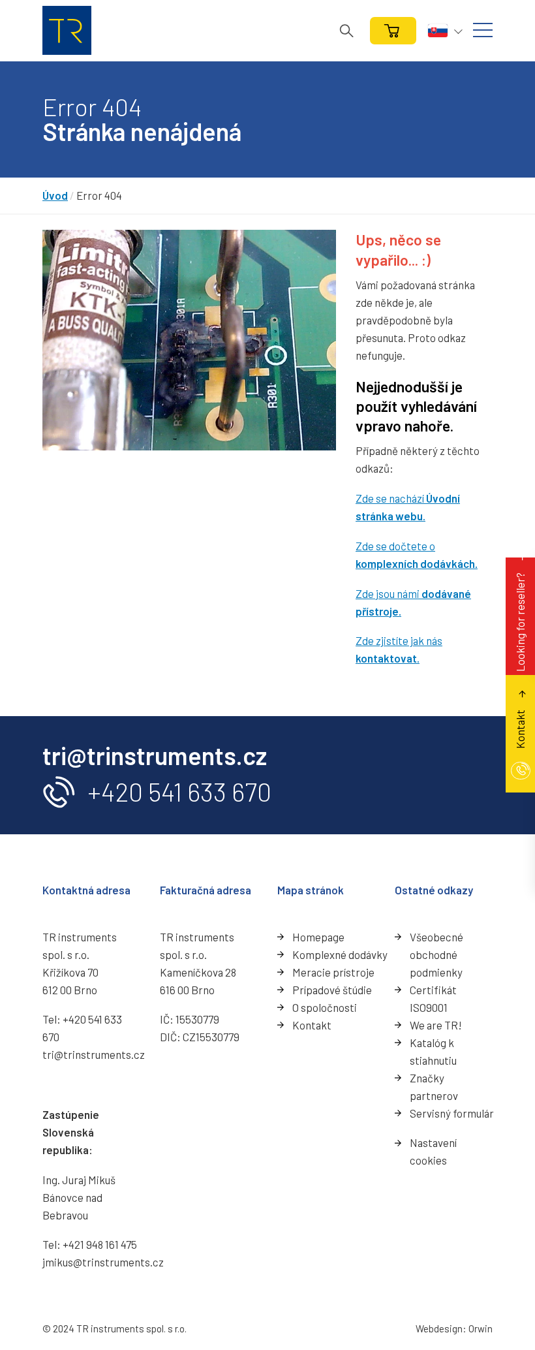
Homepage (318, 936)
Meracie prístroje (333, 972)
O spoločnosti (324, 1007)
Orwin (480, 1328)
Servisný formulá (449, 1113)
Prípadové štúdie (332, 989)
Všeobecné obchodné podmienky (436, 954)
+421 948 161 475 (100, 1244)
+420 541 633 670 (179, 791)
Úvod (55, 195)
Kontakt (311, 1024)
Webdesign (439, 1328)
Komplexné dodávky (340, 954)
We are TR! (436, 1024)
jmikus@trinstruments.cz (103, 1261)
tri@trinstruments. (88, 1054)
